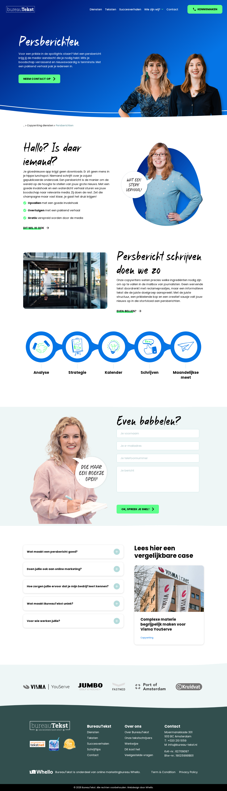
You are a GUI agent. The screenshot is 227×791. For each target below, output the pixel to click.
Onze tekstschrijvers (138, 738)
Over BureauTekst (137, 732)
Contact (172, 9)
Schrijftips (94, 749)
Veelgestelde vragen (139, 755)
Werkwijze (131, 744)
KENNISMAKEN (207, 9)
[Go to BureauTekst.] (24, 125)
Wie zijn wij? (152, 9)
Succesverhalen (130, 9)
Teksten (110, 9)
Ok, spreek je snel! (135, 509)
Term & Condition (163, 772)
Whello (149, 787)
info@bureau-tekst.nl (182, 745)
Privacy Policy (188, 772)
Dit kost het (132, 749)
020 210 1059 (178, 740)
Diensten (96, 9)
